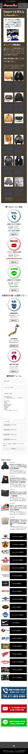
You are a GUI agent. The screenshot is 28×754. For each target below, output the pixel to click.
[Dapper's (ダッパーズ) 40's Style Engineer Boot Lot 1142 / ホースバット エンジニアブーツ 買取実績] (8, 139)
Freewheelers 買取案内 (17, 536)
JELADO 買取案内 (16, 630)
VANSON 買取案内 (16, 607)
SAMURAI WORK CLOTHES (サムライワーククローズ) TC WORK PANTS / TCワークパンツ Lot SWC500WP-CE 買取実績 (18, 480)
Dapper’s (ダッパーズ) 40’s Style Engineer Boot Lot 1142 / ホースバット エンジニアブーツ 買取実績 (8, 152)
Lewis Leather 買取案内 (18, 552)
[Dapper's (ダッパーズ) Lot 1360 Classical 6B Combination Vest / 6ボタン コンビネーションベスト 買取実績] (19, 160)
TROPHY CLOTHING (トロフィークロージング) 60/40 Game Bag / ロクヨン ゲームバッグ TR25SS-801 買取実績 (18, 466)
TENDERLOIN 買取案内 (18, 662)
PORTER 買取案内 (16, 583)
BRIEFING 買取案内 (17, 591)
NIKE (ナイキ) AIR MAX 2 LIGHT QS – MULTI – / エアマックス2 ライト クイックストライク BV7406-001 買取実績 (18, 507)
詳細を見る (14, 234)
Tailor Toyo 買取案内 (17, 677)
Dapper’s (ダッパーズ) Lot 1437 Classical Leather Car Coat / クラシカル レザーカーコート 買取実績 (8, 173)
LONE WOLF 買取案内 (17, 560)
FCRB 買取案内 (16, 622)
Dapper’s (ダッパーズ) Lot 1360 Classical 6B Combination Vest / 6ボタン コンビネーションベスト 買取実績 (19, 173)
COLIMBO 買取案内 (17, 646)
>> (12, 199)
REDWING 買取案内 (17, 654)
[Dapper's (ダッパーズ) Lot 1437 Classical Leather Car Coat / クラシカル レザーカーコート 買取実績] (8, 160)
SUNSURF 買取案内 (17, 638)
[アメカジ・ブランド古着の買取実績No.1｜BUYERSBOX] (10, 5)
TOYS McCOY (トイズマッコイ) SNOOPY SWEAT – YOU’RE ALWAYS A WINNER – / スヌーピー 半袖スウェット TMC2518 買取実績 (18, 522)
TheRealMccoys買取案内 (18, 544)
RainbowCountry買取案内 (18, 568)
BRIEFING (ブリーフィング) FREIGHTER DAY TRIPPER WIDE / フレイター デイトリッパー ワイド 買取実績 (18, 494)
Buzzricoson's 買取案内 (17, 615)
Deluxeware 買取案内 (17, 669)
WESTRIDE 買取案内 (17, 575)
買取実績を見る (14, 346)
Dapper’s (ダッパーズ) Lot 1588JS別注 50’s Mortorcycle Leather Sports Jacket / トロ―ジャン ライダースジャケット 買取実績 (19, 153)
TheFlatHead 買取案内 (17, 599)
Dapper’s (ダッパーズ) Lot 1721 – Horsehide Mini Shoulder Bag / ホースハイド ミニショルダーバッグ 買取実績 (8, 109)
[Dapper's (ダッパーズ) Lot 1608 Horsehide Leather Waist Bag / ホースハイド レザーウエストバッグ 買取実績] (19, 118)
